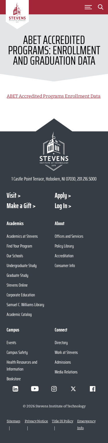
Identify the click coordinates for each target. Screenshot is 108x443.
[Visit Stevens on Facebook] (92, 388)
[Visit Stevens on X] (73, 388)
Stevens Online (17, 285)
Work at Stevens (66, 352)
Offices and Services (69, 236)
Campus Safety (17, 352)
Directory (61, 342)
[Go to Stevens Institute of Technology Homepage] (54, 151)
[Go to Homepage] (17, 15)
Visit (11, 195)
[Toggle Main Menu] (88, 7)
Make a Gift (19, 205)
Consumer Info (65, 265)
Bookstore (14, 378)
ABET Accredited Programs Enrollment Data (54, 96)
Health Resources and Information (22, 365)
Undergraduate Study (22, 265)
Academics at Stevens (22, 236)
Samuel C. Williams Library (25, 304)
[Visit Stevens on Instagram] (54, 388)
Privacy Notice (36, 421)
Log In (61, 205)
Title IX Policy (62, 421)
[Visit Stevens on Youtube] (35, 388)
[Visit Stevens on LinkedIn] (15, 388)
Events (11, 342)
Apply (61, 195)
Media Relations (66, 371)
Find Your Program (19, 246)
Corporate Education (21, 294)
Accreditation (64, 255)
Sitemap (13, 421)
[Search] (100, 8)
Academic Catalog (19, 314)
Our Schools (15, 255)
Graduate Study (17, 275)
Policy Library (64, 246)
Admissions (63, 362)
